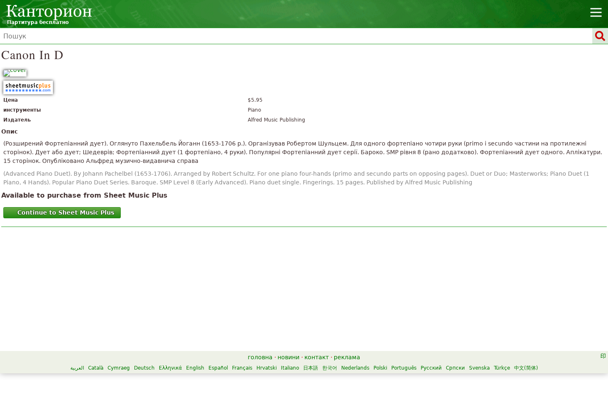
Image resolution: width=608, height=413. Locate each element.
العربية (77, 368)
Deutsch (144, 368)
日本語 (310, 368)
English (195, 368)
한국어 (329, 368)
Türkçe (502, 368)
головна (260, 357)
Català (95, 368)
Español (218, 368)
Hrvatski (266, 368)
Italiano (290, 368)
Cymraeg (119, 368)
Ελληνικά (170, 368)
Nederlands (355, 368)
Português (404, 368)
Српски (455, 368)
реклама (347, 357)
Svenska (479, 368)
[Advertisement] (304, 291)
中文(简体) (526, 368)
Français (242, 368)
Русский (431, 368)
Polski (380, 368)
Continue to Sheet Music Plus (65, 212)
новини (288, 357)
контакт (316, 357)
